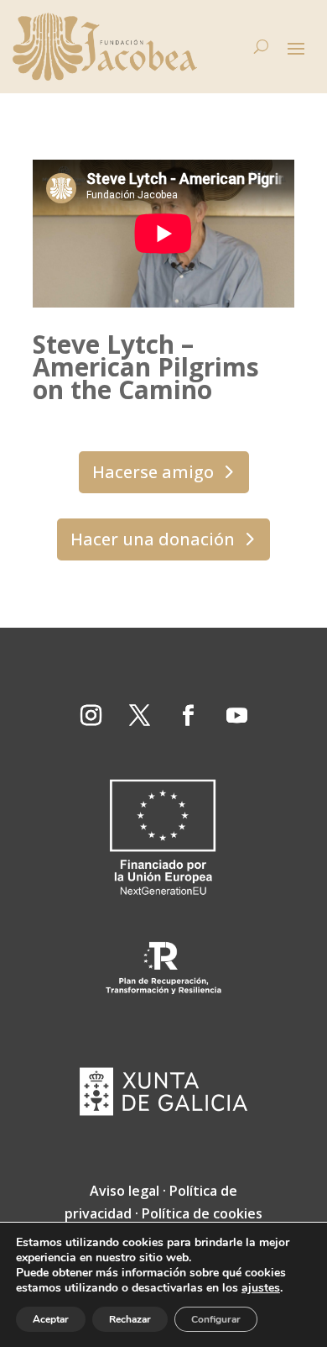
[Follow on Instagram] (91, 716)
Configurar (216, 1319)
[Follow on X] (139, 716)
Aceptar (51, 1319)
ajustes (260, 1288)
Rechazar (130, 1319)
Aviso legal (124, 1190)
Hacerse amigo (153, 471)
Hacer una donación (152, 539)
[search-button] (261, 47)
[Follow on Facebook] (188, 716)
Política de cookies (202, 1213)
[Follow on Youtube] (236, 716)
